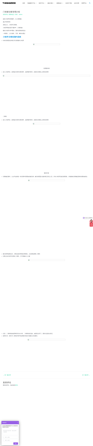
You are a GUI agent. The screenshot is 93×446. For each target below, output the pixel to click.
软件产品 (41, 3)
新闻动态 (59, 3)
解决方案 (50, 3)
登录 (16, 385)
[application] (35, 3)
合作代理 (76, 3)
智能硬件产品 (31, 3)
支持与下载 (68, 3)
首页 (24, 3)
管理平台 (84, 3)
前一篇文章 (7, 375)
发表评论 (5, 14)
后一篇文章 (86, 375)
